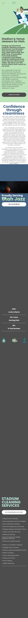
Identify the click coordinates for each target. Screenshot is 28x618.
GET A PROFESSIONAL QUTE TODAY (14, 512)
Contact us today (14, 94)
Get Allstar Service (14, 204)
